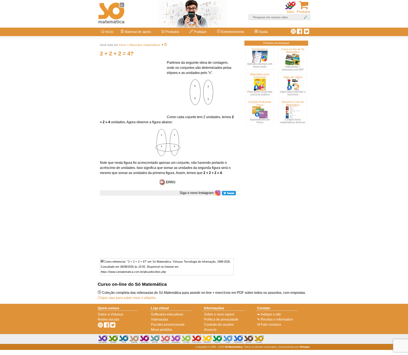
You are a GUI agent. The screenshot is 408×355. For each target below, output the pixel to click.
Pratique (200, 32)
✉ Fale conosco (269, 324)
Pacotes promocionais (167, 324)
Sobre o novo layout (219, 314)
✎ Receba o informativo (275, 319)
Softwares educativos (167, 314)
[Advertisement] (391, 177)
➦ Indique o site (269, 314)
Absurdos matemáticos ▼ (146, 45)
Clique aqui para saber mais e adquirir (126, 298)
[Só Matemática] (111, 12)
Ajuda (263, 32)
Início (108, 32)
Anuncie (210, 329)
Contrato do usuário (219, 324)
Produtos (172, 32)
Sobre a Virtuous (110, 314)
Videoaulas (159, 319)
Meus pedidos (161, 329)
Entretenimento (232, 32)
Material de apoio (137, 32)
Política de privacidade (221, 319)
